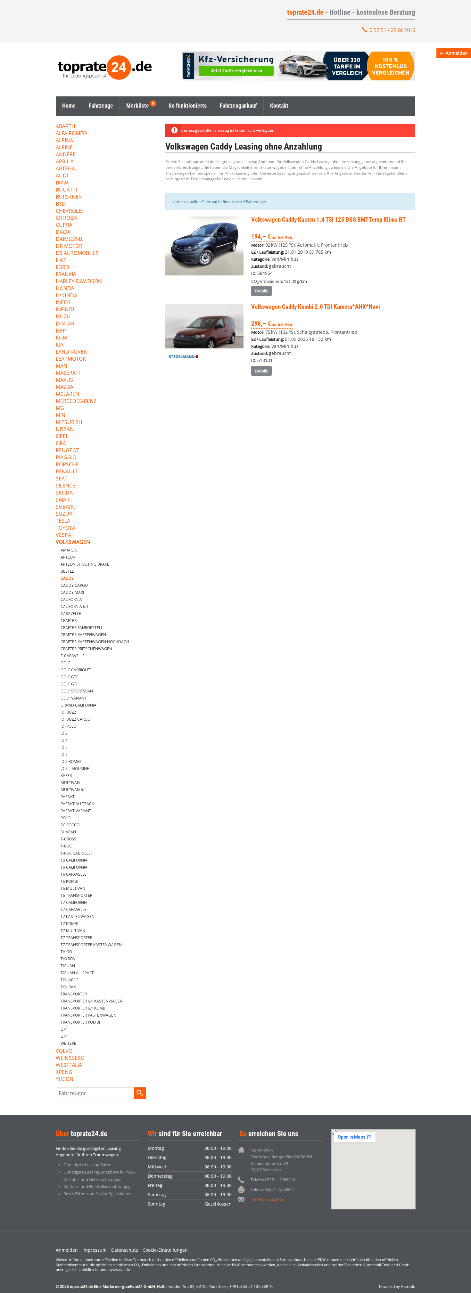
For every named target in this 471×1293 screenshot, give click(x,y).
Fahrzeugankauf (238, 105)
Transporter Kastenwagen (88, 1015)
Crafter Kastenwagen (83, 634)
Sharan (68, 832)
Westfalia (69, 1065)
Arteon (68, 557)
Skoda (64, 493)
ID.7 (64, 754)
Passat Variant (76, 811)
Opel (62, 437)
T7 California (74, 902)
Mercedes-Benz (76, 401)
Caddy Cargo (74, 585)
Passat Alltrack (77, 803)
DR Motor (69, 246)
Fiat (61, 261)
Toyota (65, 528)
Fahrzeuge (101, 105)
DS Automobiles (77, 253)
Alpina (64, 141)
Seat (62, 479)
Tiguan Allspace (77, 973)
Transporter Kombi (80, 1022)
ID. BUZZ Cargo (75, 719)
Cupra (64, 225)
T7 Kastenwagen (78, 916)
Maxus (64, 380)
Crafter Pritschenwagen (86, 648)
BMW (62, 183)
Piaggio (66, 458)
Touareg (69, 980)
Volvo (64, 1051)
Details (261, 291)
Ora (61, 444)
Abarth (65, 127)
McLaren (67, 394)
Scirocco (70, 825)
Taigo (66, 951)
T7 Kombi (69, 923)
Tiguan (68, 966)
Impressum (94, 1250)
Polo (65, 818)
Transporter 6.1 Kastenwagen (92, 1001)
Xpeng (64, 1072)
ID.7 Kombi (71, 761)
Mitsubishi (70, 423)
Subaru (66, 507)
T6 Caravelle (74, 874)
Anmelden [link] (457, 53)
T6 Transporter (76, 895)
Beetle (67, 571)
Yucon (64, 1079)
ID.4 (64, 740)
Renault (67, 472)
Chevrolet (70, 211)
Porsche (67, 465)
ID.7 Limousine (75, 768)
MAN (61, 366)
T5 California (74, 860)
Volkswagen (73, 542)
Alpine (64, 148)
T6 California (74, 867)
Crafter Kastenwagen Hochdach (95, 641)
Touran (68, 987)
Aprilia (65, 162)
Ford (62, 268)
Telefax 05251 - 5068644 (273, 1189)
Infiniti (65, 310)
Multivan (70, 782)
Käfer (66, 775)
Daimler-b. (69, 239)
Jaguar (65, 324)
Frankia (66, 275)
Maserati (68, 373)
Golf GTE (69, 677)
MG (60, 408)
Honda (65, 289)
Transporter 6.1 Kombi (83, 1008)
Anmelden (67, 1250)
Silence (65, 486)
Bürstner (69, 197)
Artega (65, 169)
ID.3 (64, 733)
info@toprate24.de (267, 1199)
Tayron (68, 959)
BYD (61, 204)
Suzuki (65, 514)
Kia (59, 345)
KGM (61, 338)
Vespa (63, 535)
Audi (62, 176)
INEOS (63, 303)
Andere (66, 155)
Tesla (63, 521)
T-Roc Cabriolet (77, 853)
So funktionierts (188, 105)
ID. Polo (68, 726)
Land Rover (71, 352)
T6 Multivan (73, 888)
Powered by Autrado (397, 1286)
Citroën (66, 218)
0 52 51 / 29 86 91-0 (392, 30)
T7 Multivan (73, 930)
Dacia (63, 232)
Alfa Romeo (71, 134)
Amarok (69, 550)
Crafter (69, 620)
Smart (64, 500)
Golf (65, 663)
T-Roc (66, 846)
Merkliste (137, 105)
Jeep (61, 331)
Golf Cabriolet (76, 670)
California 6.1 (74, 606)
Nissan (65, 430)
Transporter (74, 994)
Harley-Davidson (79, 282)
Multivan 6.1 (73, 789)
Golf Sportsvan (77, 691)
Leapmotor (71, 359)
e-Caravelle (73, 656)
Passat (68, 796)
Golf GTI (69, 684)
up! (64, 1036)
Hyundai (67, 296)
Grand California (78, 705)
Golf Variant (74, 698)
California (71, 599)
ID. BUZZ (68, 712)
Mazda (64, 387)
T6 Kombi (69, 881)
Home (69, 105)
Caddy (67, 578)
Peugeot (67, 451)
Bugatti (66, 190)
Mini (61, 416)
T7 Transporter (76, 937)
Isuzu (63, 317)
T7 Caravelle (74, 909)
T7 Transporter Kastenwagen (91, 944)
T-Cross (68, 839)
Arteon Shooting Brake (85, 564)
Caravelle (71, 613)
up (63, 1029)
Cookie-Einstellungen (165, 1250)
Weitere (68, 1043)
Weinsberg (70, 1058)
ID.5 (64, 747)
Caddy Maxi (72, 592)
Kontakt (279, 105)
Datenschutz (124, 1250)
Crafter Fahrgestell (82, 627)
